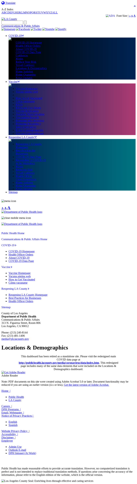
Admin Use (15, 446)
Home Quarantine (26, 74)
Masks (19, 58)
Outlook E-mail (17, 449)
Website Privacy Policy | (15, 431)
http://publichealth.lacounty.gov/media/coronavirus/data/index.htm (59, 362)
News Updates (24, 77)
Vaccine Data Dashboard (30, 133)
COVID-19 (15, 35)
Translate (10, 2)
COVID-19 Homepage (29, 42)
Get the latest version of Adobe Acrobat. (86, 384)
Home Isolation (24, 71)
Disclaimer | (8, 437)
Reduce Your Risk (26, 61)
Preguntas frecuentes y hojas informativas (28, 125)
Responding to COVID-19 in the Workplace (31, 162)
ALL (55, 12)
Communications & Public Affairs (20, 25)
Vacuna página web (27, 91)
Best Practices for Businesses (25, 297)
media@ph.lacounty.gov (15, 338)
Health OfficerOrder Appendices (26, 178)
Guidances (22, 55)
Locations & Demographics (31, 68)
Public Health (16, 396)
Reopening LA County (21, 137)
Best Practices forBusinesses (25, 152)
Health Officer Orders (28, 45)
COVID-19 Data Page (28, 52)
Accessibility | (9, 434)
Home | (5, 390)
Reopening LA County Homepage (28, 294)
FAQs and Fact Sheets (28, 107)
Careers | (6, 406)
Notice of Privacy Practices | (17, 415)
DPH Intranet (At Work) (22, 453)
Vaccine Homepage (27, 88)
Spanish (13, 425)
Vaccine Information (27, 110)
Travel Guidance (25, 65)
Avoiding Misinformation (30, 114)
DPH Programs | (11, 409)
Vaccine (13, 81)
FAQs (19, 104)
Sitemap (13, 192)
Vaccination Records (27, 117)
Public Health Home (12, 233)
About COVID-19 (26, 49)
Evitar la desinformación (29, 130)
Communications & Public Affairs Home (24, 239)
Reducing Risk (24, 169)
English (13, 421)
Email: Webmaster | (12, 412)
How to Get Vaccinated (29, 98)
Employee (7, 440)
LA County (15, 400)
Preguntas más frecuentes (30, 120)
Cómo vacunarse (25, 101)
